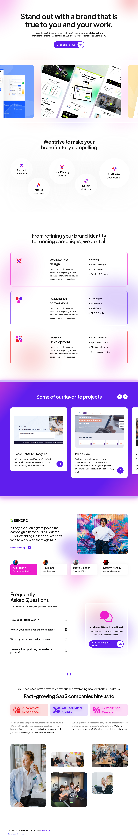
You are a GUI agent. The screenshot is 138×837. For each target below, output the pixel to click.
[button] (119, 396)
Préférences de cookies (16, 834)
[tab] (23, 569)
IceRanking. (45, 830)
